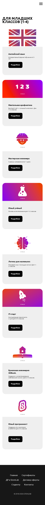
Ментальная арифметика (20, 105)
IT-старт (12, 314)
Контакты (29, 484)
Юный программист (17, 424)
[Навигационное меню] (41, 4)
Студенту (16, 484)
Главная (14, 475)
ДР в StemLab (12, 480)
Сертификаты (28, 475)
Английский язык (16, 54)
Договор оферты (31, 480)
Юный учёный (15, 208)
